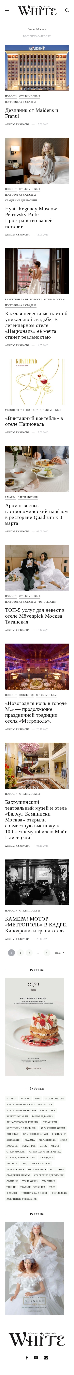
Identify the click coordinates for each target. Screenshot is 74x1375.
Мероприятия (14, 410)
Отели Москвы (29, 96)
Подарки (12, 1163)
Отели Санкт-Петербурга (45, 1152)
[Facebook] (27, 1358)
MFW (37, 1098)
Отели (55, 1146)
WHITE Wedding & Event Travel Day (29, 1104)
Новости (11, 96)
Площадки (46, 1157)
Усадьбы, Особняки (32, 1187)
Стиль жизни (30, 1181)
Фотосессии (47, 602)
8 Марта (10, 497)
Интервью (13, 1134)
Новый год (26, 695)
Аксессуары (47, 1110)
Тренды (11, 1187)
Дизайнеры (50, 1122)
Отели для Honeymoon (21, 1157)
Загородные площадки (22, 1128)
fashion (26, 1098)
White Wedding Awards (21, 1110)
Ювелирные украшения (22, 1199)
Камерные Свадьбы (35, 1134)
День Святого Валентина (22, 1122)
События (12, 1181)
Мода (63, 1140)
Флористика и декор (34, 1193)
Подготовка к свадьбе (21, 102)
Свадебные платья (18, 1175)
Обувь (43, 1146)
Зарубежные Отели (53, 1128)
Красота (30, 1140)
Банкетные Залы (16, 299)
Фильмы (12, 1193)
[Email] (46, 1358)
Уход (52, 1187)
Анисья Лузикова (17, 124)
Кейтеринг (59, 1134)
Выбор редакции (42, 1116)
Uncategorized (54, 1098)
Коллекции (14, 1140)
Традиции (48, 1181)
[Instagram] (36, 1358)
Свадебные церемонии (21, 200)
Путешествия (37, 1169)
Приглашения (15, 1169)
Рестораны (57, 1169)
